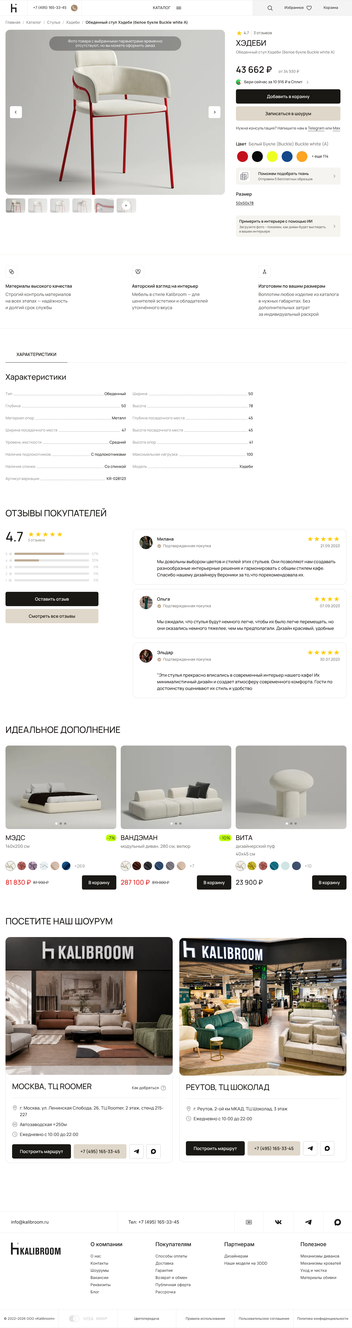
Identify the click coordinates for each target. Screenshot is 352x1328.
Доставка (164, 1263)
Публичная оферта (173, 1285)
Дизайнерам (236, 1256)
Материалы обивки (318, 1278)
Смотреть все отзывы (52, 616)
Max (336, 128)
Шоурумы (99, 1270)
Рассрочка (165, 1292)
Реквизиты (100, 1285)
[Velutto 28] (252, 866)
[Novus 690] (285, 866)
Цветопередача (146, 1318)
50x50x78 (245, 203)
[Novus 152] (55, 866)
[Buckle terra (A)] (137, 866)
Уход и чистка (313, 1270)
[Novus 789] (159, 866)
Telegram (316, 128)
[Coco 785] (296, 866)
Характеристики (36, 354)
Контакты (99, 1263)
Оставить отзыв (52, 599)
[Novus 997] (170, 866)
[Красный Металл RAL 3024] (242, 156)
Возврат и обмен (171, 1278)
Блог (94, 1292)
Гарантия (164, 1270)
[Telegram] (136, 1151)
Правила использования (205, 1318)
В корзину (99, 882)
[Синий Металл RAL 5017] (287, 156)
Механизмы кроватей (320, 1263)
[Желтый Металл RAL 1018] (272, 156)
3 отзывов (263, 33)
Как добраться (145, 1088)
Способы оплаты (171, 1256)
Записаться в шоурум (288, 113)
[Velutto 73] (44, 866)
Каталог (33, 22)
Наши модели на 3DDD (246, 1263)
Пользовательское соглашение (264, 1318)
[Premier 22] (66, 866)
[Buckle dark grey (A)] (148, 866)
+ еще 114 (320, 156)
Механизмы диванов (319, 1256)
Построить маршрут (41, 1151)
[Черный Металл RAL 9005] (257, 156)
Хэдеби (73, 22)
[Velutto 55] (22, 866)
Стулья (53, 22)
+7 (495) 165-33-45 (100, 1151)
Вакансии (99, 1278)
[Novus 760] (274, 866)
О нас (95, 1256)
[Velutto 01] (10, 866)
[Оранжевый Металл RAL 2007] (302, 156)
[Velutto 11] (33, 866)
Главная (13, 22)
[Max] (153, 1151)
